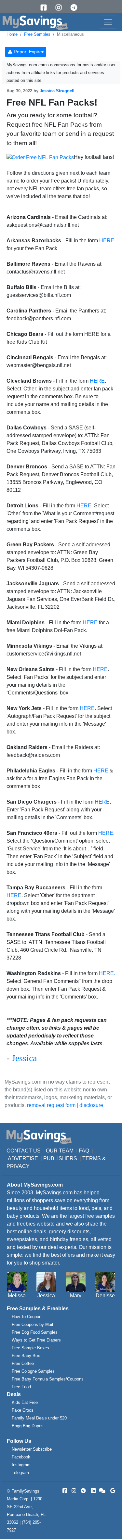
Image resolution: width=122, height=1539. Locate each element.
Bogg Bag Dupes (28, 1425)
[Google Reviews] (111, 1491)
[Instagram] (61, 8)
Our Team (60, 1150)
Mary (75, 1295)
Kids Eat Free (25, 1402)
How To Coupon (26, 1316)
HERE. (107, 973)
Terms (91, 1158)
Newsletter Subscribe (32, 1449)
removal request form (51, 1105)
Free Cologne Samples (33, 1371)
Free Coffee (23, 1363)
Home (12, 34)
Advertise (23, 1158)
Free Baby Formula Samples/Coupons (48, 1379)
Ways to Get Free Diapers (36, 1340)
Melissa (17, 1295)
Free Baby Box (26, 1355)
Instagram (21, 1464)
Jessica (24, 1058)
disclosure (91, 1105)
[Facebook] (46, 8)
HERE (106, 240)
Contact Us (24, 1150)
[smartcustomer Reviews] (102, 1491)
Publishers (60, 1158)
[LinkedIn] (92, 1491)
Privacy (18, 1166)
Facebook (21, 1457)
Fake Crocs (23, 1410)
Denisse (105, 1295)
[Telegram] (76, 8)
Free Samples (37, 34)
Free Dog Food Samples (35, 1332)
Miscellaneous (70, 34)
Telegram (20, 1472)
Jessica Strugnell (57, 90)
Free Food (21, 1386)
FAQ (84, 1150)
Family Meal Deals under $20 (39, 1418)
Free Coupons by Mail (32, 1324)
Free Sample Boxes (30, 1347)
